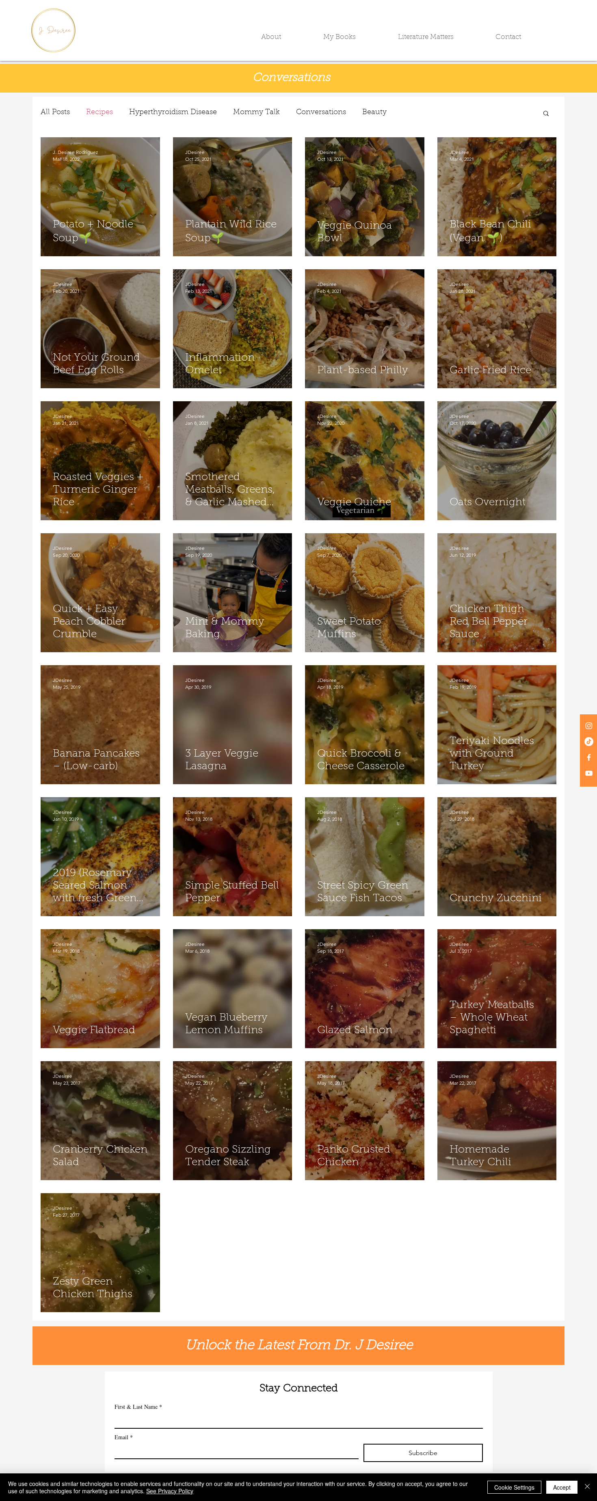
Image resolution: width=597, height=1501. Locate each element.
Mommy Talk (256, 112)
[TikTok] (588, 741)
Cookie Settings (514, 1487)
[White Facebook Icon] (588, 757)
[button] (286, 37)
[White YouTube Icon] (588, 773)
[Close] (587, 1487)
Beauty (374, 112)
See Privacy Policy (169, 1491)
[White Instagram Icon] (588, 725)
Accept (562, 1487)
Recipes (99, 112)
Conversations (321, 112)
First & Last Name (138, 1406)
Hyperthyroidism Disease (173, 112)
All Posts (55, 112)
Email (124, 1437)
